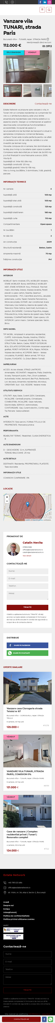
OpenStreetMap (38, 520)
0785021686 (27, 547)
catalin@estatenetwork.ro (33, 552)
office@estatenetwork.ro (12, 2)
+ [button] (7, 497)
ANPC (6, 925)
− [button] (7, 501)
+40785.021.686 (6, 2)
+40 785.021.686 (15, 883)
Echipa (6, 909)
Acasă (6, 902)
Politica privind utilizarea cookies (18, 919)
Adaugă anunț (10, 912)
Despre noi (8, 905)
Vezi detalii (27, 556)
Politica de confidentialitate (16, 916)
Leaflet (27, 520)
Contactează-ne (43, 104)
